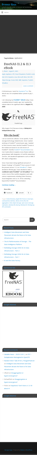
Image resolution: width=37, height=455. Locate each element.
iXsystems (11, 77)
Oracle (13, 80)
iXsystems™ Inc (23, 91)
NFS (31, 77)
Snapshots (25, 80)
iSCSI (6, 77)
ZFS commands (6, 207)
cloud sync (30, 199)
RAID (16, 80)
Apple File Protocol (21, 199)
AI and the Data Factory (12, 260)
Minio (25, 77)
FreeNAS (28, 74)
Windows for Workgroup (27, 205)
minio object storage (15, 203)
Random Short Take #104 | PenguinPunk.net (19, 361)
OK (31, 220)
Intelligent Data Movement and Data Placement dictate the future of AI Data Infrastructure (17, 235)
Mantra (22, 450)
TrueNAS (30, 80)
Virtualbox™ (23, 167)
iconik (33, 74)
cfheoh (6, 71)
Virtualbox (5, 83)
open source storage (27, 203)
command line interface (8, 201)
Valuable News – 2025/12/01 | (14, 354)
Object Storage (6, 80)
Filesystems (22, 74)
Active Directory (11, 199)
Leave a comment (28, 86)
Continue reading (9, 185)
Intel (3, 77)
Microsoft (20, 77)
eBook (17, 201)
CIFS (13, 74)
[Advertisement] (18, 34)
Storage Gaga (9, 4)
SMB (20, 80)
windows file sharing (14, 205)
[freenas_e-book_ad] (13, 297)
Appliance (9, 74)
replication (5, 205)
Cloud (16, 74)
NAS (29, 77)
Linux (15, 77)
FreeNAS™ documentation (22, 150)
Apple (3, 74)
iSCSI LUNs (23, 201)
